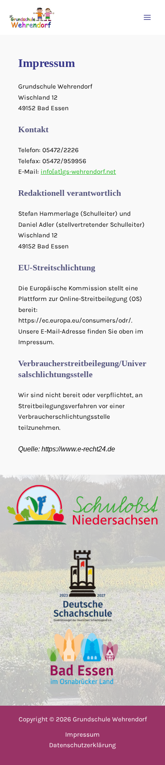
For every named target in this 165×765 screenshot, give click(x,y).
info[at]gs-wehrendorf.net (78, 171)
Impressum (82, 734)
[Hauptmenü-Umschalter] (147, 17)
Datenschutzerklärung (82, 745)
